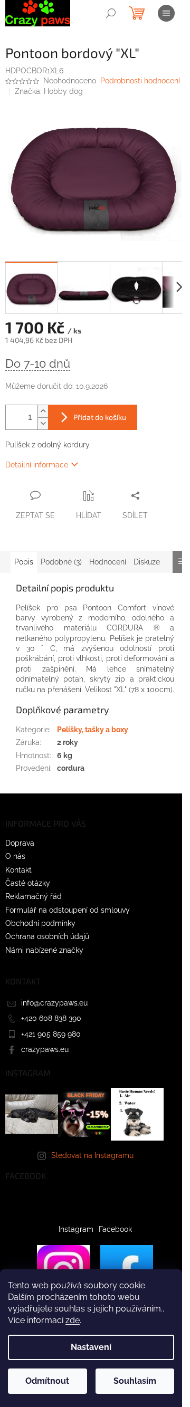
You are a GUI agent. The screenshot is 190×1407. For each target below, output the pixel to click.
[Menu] (166, 13)
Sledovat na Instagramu (92, 1155)
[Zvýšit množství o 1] (42, 411)
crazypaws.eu (45, 1049)
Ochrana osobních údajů (47, 936)
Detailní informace (36, 465)
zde (72, 1320)
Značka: (49, 91)
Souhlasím (134, 1381)
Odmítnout (47, 1381)
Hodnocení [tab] (107, 562)
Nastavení (91, 1347)
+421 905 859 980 (51, 1034)
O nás (15, 856)
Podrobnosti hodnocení (140, 80)
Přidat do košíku (99, 417)
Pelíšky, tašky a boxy (92, 729)
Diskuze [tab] (147, 562)
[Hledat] (110, 13)
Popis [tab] (23, 562)
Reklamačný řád (33, 896)
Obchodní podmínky (40, 923)
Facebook (115, 1229)
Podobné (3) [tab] (61, 562)
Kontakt (18, 870)
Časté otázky (27, 883)
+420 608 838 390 (51, 1018)
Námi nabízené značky (44, 950)
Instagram (76, 1229)
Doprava (19, 843)
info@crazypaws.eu (54, 1003)
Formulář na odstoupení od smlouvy (67, 910)
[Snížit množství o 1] (42, 423)
